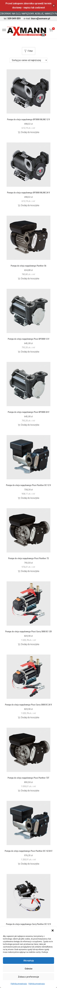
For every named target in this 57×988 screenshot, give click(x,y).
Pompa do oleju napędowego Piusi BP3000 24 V (28, 412)
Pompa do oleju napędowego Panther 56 (28, 266)
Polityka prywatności (19, 984)
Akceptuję (28, 960)
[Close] (54, 6)
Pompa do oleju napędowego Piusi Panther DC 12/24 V (28, 851)
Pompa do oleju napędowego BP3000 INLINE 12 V (28, 119)
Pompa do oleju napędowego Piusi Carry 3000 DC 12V (28, 631)
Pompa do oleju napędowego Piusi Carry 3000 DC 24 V (28, 705)
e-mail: (37, 18)
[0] (51, 30)
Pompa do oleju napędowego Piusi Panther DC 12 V (28, 485)
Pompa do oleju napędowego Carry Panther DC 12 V (28, 924)
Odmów (28, 968)
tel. (12, 18)
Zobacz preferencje (28, 976)
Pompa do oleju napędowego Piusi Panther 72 (28, 558)
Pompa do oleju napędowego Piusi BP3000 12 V (28, 339)
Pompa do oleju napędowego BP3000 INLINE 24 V (28, 192)
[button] (52, 930)
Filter (30, 51)
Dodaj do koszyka (30, 132)
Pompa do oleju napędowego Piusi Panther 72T (28, 778)
